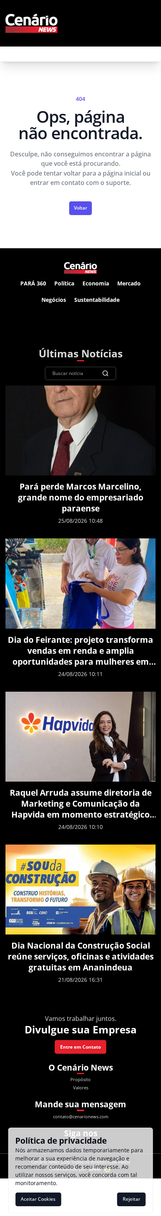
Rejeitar (131, 1199)
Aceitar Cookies (38, 1199)
